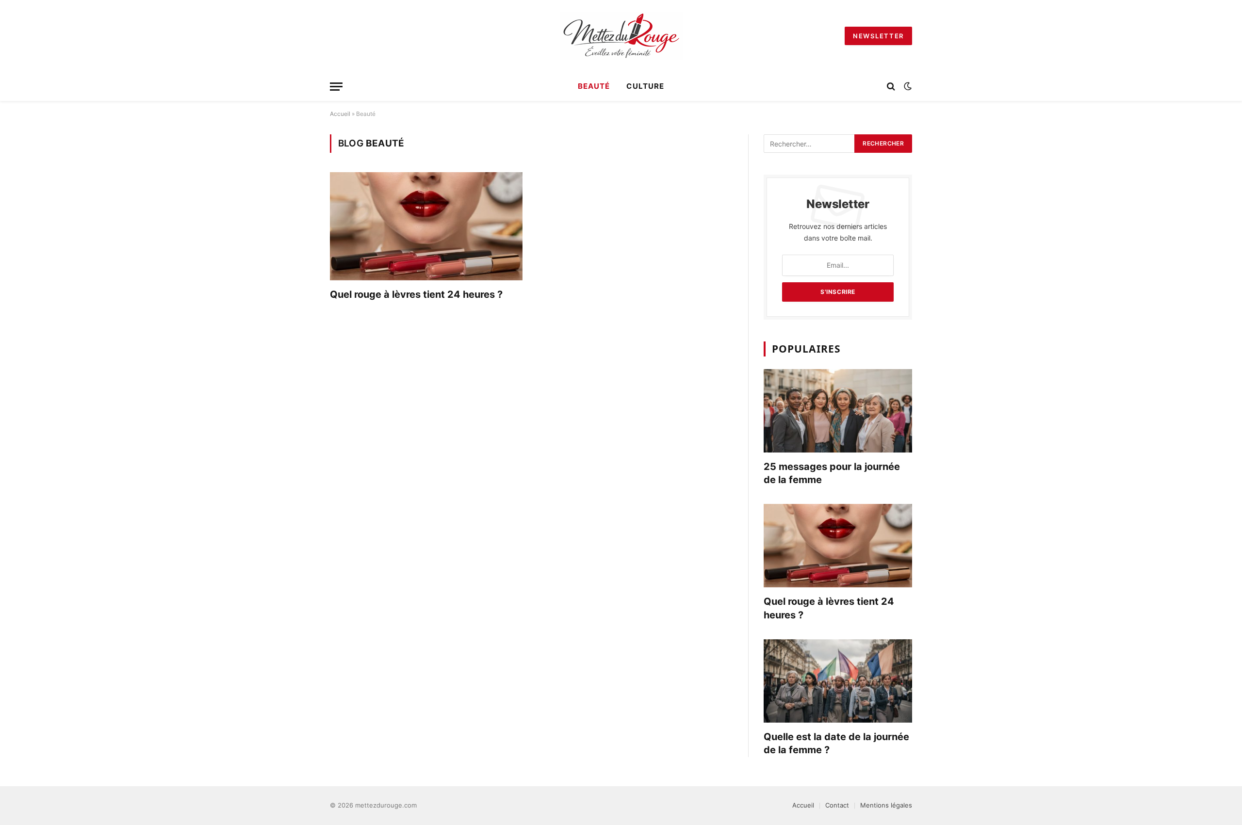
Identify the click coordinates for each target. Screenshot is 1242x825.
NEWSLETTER (878, 36)
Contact (837, 805)
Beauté (594, 86)
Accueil (340, 113)
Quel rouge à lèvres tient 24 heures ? (416, 294)
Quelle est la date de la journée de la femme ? (836, 743)
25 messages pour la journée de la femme (832, 473)
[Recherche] (891, 86)
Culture (645, 86)
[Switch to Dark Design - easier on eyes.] (906, 86)
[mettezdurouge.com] (621, 36)
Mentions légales (886, 805)
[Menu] (336, 86)
